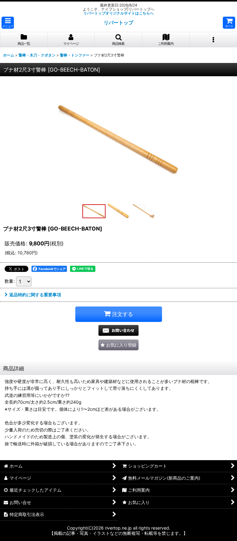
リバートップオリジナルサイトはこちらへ (118, 13)
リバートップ (118, 22)
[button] (8, 23)
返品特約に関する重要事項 (35, 294)
